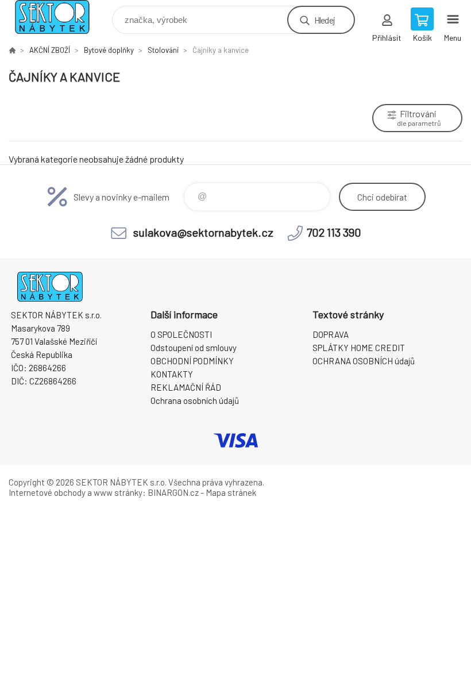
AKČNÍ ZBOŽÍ (49, 50)
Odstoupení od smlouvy (193, 347)
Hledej (324, 19)
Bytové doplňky (109, 50)
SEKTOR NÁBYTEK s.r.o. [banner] (59, 17)
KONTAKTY (171, 374)
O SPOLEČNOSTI (181, 334)
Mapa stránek (231, 492)
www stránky (118, 492)
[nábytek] (12, 50)
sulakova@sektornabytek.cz (203, 232)
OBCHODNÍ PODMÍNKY (192, 361)
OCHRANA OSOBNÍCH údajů (363, 361)
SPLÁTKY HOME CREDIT (358, 347)
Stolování (163, 50)
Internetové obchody (47, 492)
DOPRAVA (330, 334)
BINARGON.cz (173, 492)
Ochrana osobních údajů (194, 400)
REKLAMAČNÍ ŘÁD (185, 387)
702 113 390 (334, 232)
